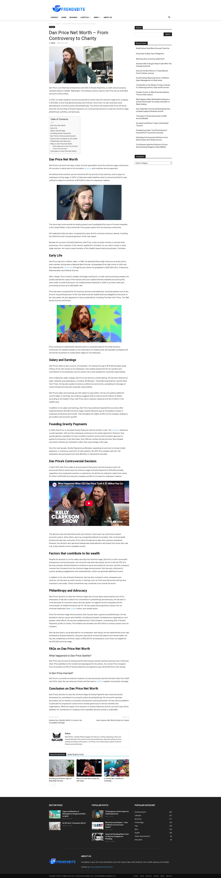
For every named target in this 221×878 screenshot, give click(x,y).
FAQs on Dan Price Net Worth (61, 144)
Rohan (53, 43)
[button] (169, 17)
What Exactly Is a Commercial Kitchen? (150, 59)
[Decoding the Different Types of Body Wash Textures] (61, 768)
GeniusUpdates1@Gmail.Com (101, 867)
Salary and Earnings (57, 131)
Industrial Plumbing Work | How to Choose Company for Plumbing (117, 836)
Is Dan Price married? (60, 149)
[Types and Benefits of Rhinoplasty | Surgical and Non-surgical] (55, 814)
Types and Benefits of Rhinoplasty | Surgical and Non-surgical (74, 814)
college (73, 608)
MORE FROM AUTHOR (76, 755)
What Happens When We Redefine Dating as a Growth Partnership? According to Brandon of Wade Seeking (153, 101)
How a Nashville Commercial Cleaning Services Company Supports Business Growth (153, 110)
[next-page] (54, 785)
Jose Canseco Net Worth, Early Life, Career (112, 720)
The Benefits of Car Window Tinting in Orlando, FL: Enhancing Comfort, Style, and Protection (153, 86)
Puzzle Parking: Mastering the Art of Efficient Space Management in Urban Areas (152, 79)
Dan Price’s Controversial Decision (63, 136)
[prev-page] (50, 785)
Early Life (53, 128)
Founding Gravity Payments (60, 133)
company (115, 430)
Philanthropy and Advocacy (60, 141)
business (88, 168)
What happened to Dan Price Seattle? (65, 146)
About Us (108, 17)
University (68, 267)
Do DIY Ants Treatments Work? (74, 823)
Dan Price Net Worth (57, 125)
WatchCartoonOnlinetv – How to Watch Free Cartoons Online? (116, 825)
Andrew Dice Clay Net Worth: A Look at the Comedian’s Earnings (65, 721)
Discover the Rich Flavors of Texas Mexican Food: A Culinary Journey (152, 72)
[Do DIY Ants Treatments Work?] (55, 826)
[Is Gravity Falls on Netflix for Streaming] (116, 768)
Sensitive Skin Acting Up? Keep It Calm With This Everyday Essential (154, 65)
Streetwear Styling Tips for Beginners (150, 54)
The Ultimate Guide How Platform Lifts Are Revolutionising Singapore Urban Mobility (152, 146)
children (99, 681)
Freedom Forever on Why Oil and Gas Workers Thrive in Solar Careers (152, 93)
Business (73, 17)
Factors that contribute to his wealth (63, 139)
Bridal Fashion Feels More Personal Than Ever (152, 48)
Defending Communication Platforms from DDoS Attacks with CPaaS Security (152, 139)
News (96, 17)
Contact (54, 17)
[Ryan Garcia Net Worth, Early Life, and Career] (89, 768)
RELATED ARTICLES (57, 755)
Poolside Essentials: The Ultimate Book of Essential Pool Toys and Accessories (151, 131)
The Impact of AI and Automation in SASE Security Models (151, 117)
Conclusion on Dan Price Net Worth (63, 151)
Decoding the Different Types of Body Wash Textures (152, 124)
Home (63, 17)
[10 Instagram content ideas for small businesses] (97, 814)
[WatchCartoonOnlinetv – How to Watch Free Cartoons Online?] (97, 825)
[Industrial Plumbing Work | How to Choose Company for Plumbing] (97, 837)
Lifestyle (85, 17)
